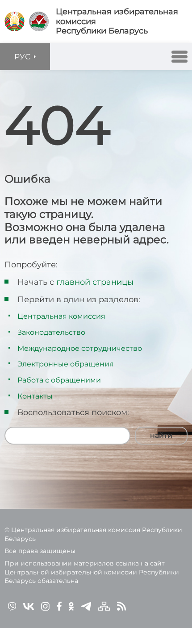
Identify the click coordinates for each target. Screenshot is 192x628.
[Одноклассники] (71, 606)
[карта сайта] (104, 606)
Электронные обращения (65, 364)
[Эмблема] (39, 21)
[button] (179, 56)
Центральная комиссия (61, 316)
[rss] (121, 606)
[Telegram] (86, 606)
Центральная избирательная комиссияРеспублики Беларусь (117, 21)
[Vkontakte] (29, 606)
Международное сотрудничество (79, 348)
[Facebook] (59, 606)
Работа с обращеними (59, 380)
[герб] (14, 21)
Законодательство (51, 332)
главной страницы (95, 282)
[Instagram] (45, 606)
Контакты (35, 396)
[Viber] (12, 606)
